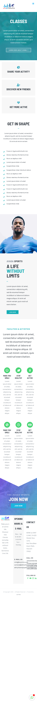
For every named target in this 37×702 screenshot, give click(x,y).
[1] (32, 699)
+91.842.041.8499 (31, 564)
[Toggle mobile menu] (33, 4)
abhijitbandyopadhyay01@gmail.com (18, 568)
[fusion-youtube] (30, 578)
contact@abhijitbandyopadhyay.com (18, 565)
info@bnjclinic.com (18, 562)
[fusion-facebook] (28, 578)
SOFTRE (18, 595)
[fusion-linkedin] (35, 578)
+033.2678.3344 (31, 569)
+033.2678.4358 (31, 566)
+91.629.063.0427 (31, 561)
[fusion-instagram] (33, 578)
